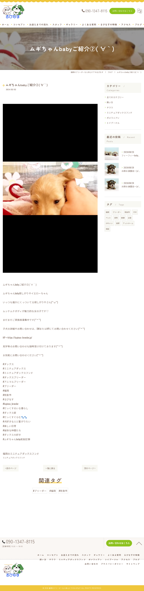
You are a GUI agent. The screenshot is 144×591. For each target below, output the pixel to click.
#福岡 (53, 490)
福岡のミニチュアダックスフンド (21, 453)
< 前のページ (10, 468)
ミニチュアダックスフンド (14, 457)
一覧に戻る (50, 468)
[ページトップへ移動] (139, 543)
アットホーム (128, 223)
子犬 (135, 212)
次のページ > (89, 468)
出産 (129, 217)
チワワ (110, 107)
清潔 (117, 223)
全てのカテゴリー (115, 97)
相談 (107, 229)
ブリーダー (117, 212)
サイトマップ (133, 563)
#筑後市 (63, 490)
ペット (108, 217)
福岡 (107, 212)
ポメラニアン (113, 117)
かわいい (109, 223)
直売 (116, 217)
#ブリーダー (39, 490)
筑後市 (127, 212)
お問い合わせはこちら (122, 10)
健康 (122, 217)
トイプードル (113, 122)
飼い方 (110, 102)
